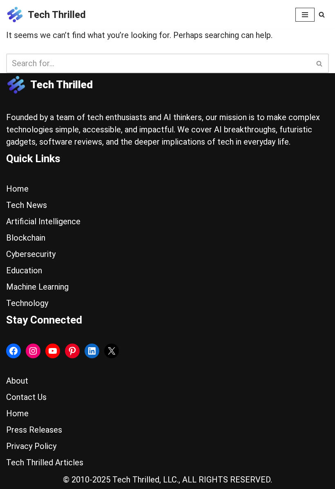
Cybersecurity (31, 254)
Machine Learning (37, 287)
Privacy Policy (31, 446)
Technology (27, 303)
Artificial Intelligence (43, 221)
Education (24, 270)
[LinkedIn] (92, 351)
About (17, 381)
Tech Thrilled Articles (44, 462)
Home (17, 189)
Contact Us (26, 397)
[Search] (322, 14)
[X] (111, 351)
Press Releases (34, 430)
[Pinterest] (72, 351)
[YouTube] (52, 351)
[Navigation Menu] (305, 15)
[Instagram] (33, 351)
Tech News (26, 205)
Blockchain (25, 238)
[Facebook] (13, 351)
